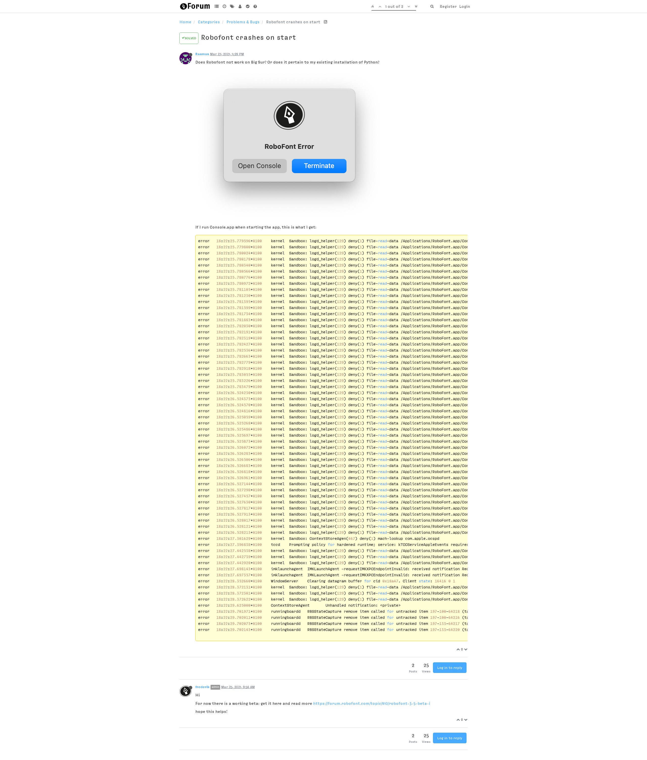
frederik (202, 687)
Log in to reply (449, 667)
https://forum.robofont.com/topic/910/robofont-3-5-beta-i (371, 703)
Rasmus (202, 54)
